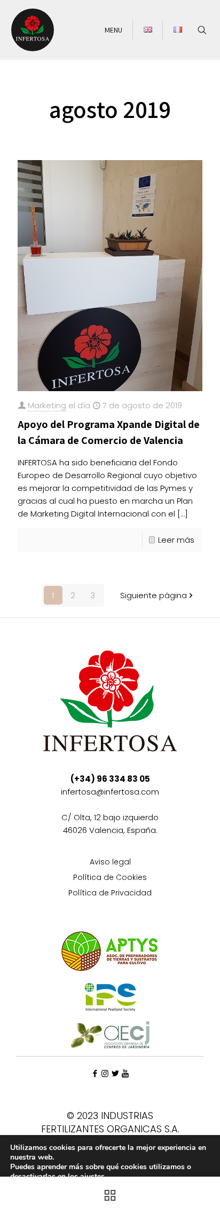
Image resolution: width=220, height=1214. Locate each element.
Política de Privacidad (110, 893)
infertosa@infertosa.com (110, 791)
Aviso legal (110, 862)
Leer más (176, 539)
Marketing (47, 405)
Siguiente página (153, 595)
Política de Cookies (110, 878)
